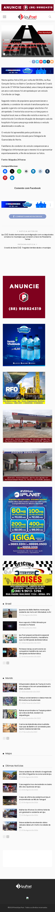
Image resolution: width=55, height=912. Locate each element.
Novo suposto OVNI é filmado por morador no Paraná (32, 623)
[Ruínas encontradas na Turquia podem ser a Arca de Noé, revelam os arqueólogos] (10, 714)
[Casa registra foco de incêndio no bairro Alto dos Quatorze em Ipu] (10, 787)
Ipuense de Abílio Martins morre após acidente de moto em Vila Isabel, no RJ (35, 610)
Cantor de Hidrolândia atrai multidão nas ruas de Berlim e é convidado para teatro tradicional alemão (34, 726)
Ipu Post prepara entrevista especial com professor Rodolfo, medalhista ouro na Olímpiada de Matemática (34, 637)
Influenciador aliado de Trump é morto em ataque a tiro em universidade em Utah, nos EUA (35, 686)
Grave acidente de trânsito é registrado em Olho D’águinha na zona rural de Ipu (35, 772)
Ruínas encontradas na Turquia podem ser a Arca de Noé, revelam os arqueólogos (35, 712)
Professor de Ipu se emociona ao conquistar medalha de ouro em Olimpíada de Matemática (32, 651)
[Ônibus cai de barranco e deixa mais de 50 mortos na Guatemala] (10, 701)
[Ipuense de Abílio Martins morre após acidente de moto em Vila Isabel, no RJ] (10, 613)
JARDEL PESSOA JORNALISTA (17, 54)
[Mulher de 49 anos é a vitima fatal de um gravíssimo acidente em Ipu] (10, 813)
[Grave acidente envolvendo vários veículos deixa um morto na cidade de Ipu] (10, 826)
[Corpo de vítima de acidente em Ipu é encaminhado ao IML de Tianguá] (10, 800)
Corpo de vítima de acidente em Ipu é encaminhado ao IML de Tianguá (34, 798)
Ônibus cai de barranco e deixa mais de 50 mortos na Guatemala (35, 699)
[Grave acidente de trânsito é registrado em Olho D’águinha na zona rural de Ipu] (10, 775)
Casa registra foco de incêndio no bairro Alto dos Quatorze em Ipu (35, 785)
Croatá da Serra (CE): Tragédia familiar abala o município (27, 248)
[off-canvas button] (4, 16)
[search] (50, 16)
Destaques (16, 40)
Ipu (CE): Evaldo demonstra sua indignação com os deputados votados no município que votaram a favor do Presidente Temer (27, 237)
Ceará (6, 40)
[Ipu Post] (27, 16)
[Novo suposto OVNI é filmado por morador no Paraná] (10, 625)
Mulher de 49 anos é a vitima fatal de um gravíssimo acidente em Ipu (34, 811)
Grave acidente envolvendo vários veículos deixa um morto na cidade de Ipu (34, 824)
